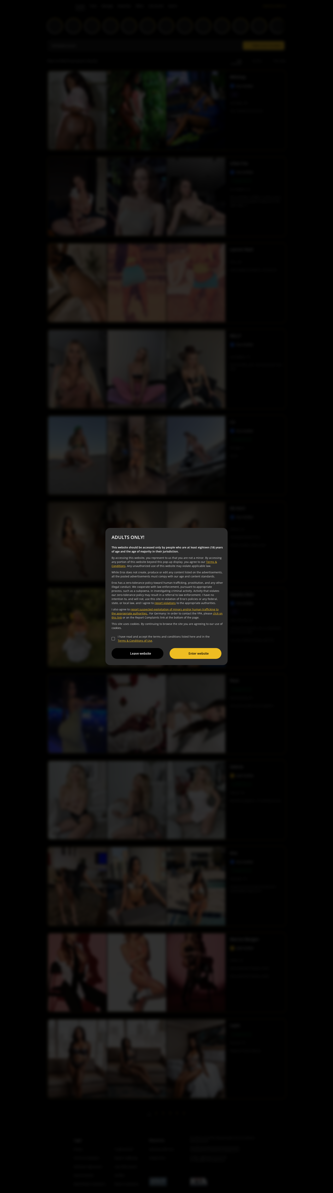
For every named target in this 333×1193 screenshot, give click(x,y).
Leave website (140, 653)
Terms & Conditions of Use (135, 640)
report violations (165, 603)
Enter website (199, 653)
